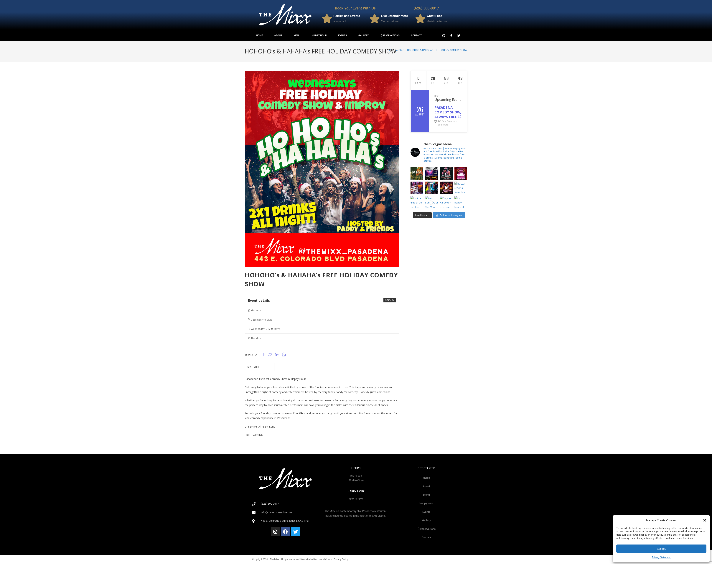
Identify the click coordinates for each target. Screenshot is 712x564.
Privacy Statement (661, 557)
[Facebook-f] (451, 35)
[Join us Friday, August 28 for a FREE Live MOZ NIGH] (417, 173)
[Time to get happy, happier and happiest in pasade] (417, 188)
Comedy (389, 299)
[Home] (390, 50)
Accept (661, 548)
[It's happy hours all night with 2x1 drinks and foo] (460, 202)
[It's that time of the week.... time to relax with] (417, 202)
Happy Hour (319, 35)
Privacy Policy (341, 559)
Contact (416, 35)
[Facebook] (285, 531)
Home (259, 35)
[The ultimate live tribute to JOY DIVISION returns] (446, 173)
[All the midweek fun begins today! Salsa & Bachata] (431, 173)
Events (342, 35)
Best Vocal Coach (322, 559)
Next (437, 96)
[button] (704, 520)
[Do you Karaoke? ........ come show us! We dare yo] (446, 202)
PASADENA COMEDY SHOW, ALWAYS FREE (447, 112)
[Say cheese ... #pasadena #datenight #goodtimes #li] (431, 188)
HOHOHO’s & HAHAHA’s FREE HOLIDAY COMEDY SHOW (437, 50)
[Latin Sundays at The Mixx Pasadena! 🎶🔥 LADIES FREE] (431, 202)
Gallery (363, 35)
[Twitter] (459, 35)
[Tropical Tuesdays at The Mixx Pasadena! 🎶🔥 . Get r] (446, 188)
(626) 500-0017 (426, 8)
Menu (297, 35)
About (278, 35)
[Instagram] (443, 35)
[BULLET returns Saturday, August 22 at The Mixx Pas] (460, 188)
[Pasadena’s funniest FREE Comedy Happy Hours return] (460, 173)
